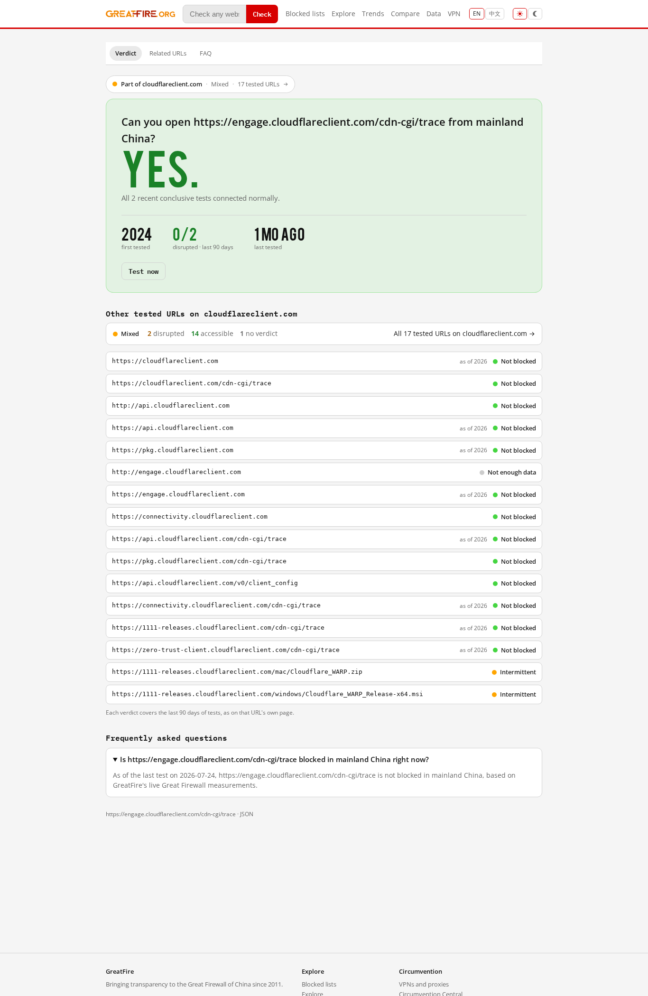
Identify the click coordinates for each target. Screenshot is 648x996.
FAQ (206, 53)
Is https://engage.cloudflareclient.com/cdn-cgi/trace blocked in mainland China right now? (274, 759)
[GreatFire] (140, 14)
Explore (343, 13)
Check (262, 13)
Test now (143, 270)
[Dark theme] (535, 13)
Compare (405, 13)
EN (477, 13)
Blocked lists (305, 13)
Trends (373, 13)
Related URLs (167, 53)
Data (433, 13)
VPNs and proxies (424, 984)
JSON (246, 814)
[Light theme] (520, 13)
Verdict (125, 53)
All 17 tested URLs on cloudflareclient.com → (464, 333)
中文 (494, 13)
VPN (454, 13)
